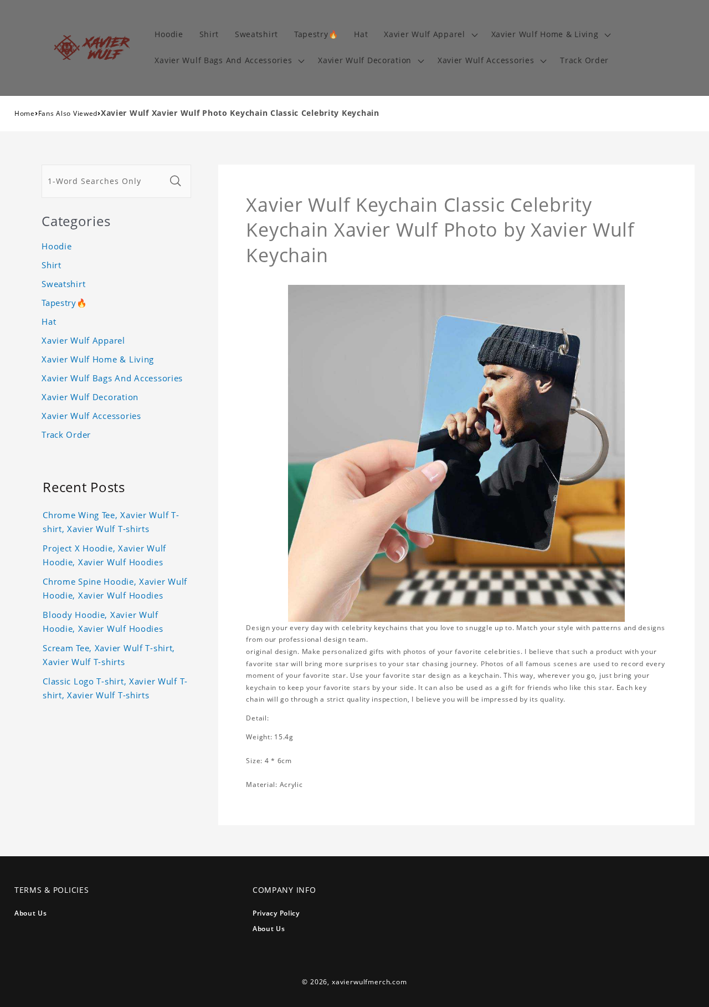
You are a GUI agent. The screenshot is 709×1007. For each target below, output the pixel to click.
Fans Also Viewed (68, 113)
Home (24, 113)
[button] (429, 35)
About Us (30, 913)
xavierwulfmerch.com (369, 982)
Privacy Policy (276, 913)
